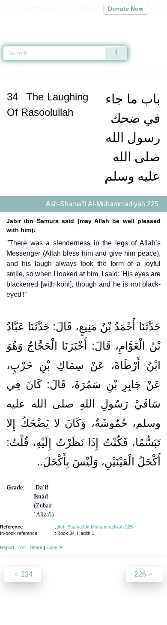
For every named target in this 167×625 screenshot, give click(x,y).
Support (58, 600)
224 (26, 574)
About (9, 600)
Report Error (13, 547)
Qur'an (40, 23)
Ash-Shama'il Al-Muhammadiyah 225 (95, 526)
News (32, 600)
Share (36, 547)
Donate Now (125, 8)
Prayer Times (107, 23)
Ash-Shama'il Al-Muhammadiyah (64, 68)
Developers (92, 600)
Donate (155, 600)
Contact (127, 600)
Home (10, 68)
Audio (142, 23)
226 (141, 574)
